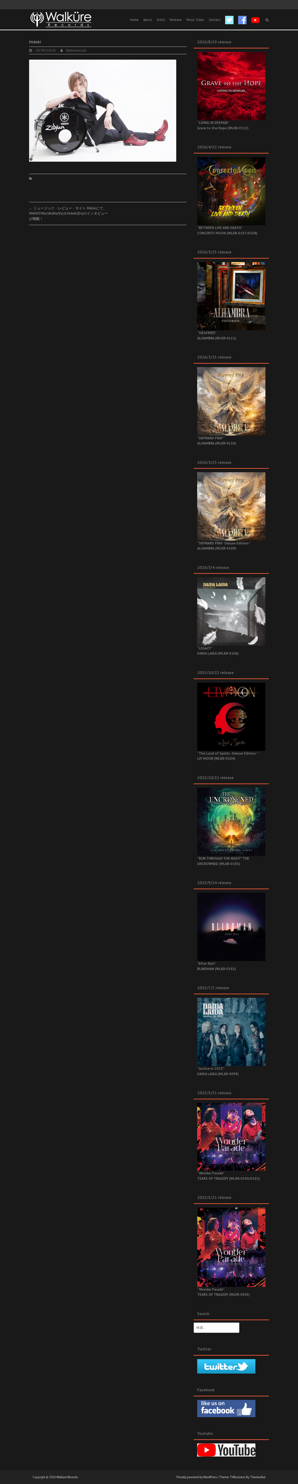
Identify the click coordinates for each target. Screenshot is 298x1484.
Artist (161, 19)
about (147, 19)
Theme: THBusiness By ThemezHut (242, 1477)
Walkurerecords (76, 50)
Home (134, 19)
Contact (214, 19)
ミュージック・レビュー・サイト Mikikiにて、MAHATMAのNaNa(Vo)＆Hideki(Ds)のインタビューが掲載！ (68, 213)
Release (176, 19)
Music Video (195, 19)
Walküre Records (67, 1477)
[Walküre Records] (61, 19)
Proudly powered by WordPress (196, 1477)
